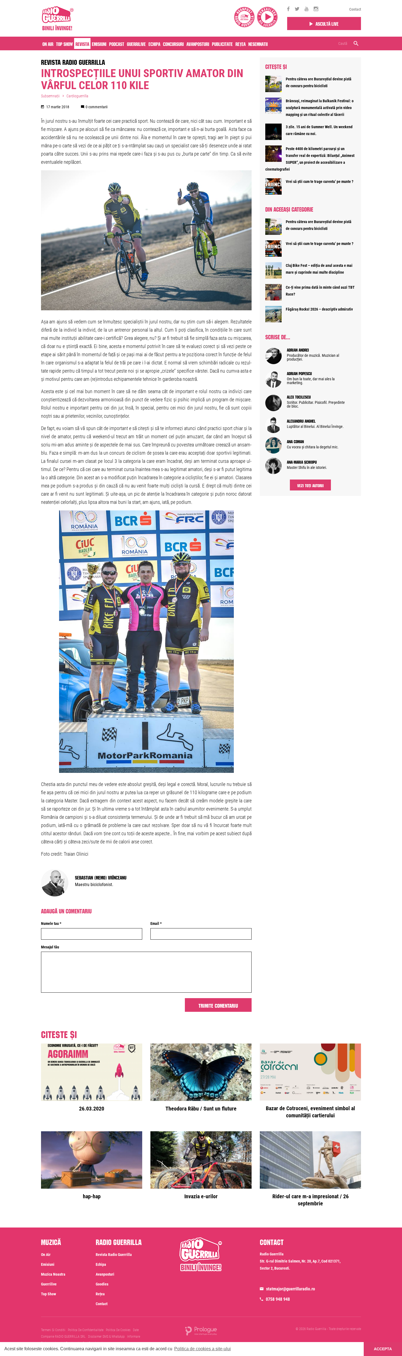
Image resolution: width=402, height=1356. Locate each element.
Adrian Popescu (299, 373)
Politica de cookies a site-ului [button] (202, 1348)
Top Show (64, 43)
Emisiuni (99, 43)
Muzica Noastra (53, 1274)
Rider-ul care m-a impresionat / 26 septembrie (310, 1200)
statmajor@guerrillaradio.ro (290, 1288)
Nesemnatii (258, 43)
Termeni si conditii (53, 1330)
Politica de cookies (118, 1330)
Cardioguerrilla (77, 96)
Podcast (116, 43)
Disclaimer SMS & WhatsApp (106, 1337)
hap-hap (92, 1196)
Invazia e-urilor (201, 1196)
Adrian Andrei (298, 349)
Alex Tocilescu (299, 396)
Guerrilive (136, 43)
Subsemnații (50, 96)
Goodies (102, 1284)
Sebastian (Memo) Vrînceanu (100, 877)
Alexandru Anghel (301, 420)
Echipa (154, 43)
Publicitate (222, 43)
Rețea (240, 43)
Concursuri (173, 43)
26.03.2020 (91, 1108)
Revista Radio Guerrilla (73, 61)
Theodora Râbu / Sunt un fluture (201, 1108)
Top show (48, 1294)
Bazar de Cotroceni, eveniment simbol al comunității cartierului (310, 1112)
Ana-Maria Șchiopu (302, 461)
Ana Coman (295, 441)
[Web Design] (201, 1331)
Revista (82, 43)
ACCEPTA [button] (383, 1349)
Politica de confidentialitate (85, 1330)
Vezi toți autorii (310, 485)
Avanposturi (198, 43)
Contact (355, 9)
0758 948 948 (278, 1299)
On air (47, 43)
